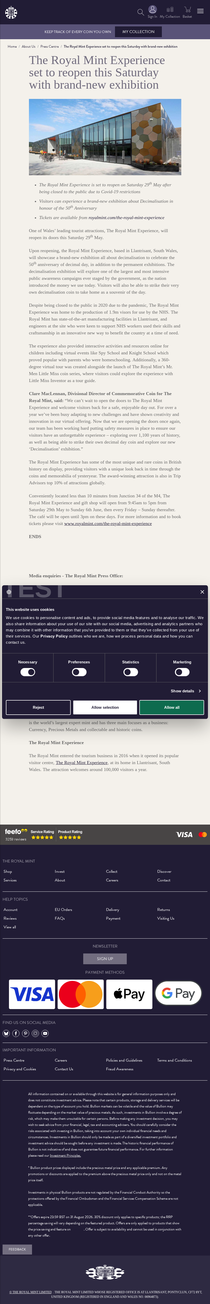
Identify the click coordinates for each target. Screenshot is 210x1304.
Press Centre (49, 46)
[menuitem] (140, 12)
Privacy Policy (54, 636)
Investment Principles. (65, 1155)
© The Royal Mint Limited (30, 1292)
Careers (112, 880)
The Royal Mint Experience (82, 762)
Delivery (112, 910)
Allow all (172, 707)
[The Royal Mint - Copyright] (11, 11)
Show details (182, 691)
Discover (164, 871)
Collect (111, 871)
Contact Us (64, 1069)
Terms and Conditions (174, 1060)
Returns (163, 910)
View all (10, 927)
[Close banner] (202, 592)
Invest (60, 871)
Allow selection (105, 707)
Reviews (10, 918)
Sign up (105, 959)
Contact (163, 880)
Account (10, 910)
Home (12, 46)
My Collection (138, 32)
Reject (38, 707)
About (60, 880)
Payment (113, 918)
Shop (8, 871)
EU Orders (63, 910)
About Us (28, 46)
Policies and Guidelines (124, 1060)
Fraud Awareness (119, 1069)
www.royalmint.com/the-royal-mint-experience (108, 523)
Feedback (17, 1249)
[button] (200, 11)
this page (77, 1229)
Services (10, 880)
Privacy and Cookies (20, 1069)
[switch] (79, 672)
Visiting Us (165, 918)
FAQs (60, 918)
